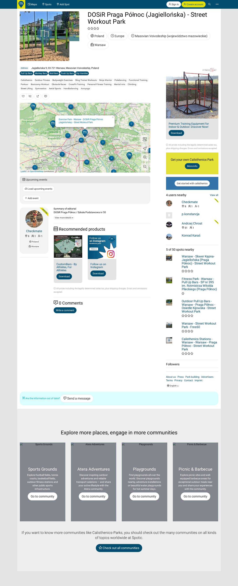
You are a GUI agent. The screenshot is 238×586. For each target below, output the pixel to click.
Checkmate (34, 231)
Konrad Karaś (191, 235)
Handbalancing (71, 88)
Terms (169, 380)
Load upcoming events (39, 188)
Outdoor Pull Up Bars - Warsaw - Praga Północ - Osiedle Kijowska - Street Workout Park (199, 306)
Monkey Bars (41, 73)
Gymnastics (40, 88)
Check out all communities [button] (120, 548)
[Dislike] (29, 96)
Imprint (198, 380)
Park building (192, 376)
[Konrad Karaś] (173, 237)
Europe (119, 36)
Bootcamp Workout (40, 84)
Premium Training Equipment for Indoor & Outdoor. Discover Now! (189, 125)
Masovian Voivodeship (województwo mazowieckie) (170, 36)
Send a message (78, 398)
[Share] (37, 96)
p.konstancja (190, 214)
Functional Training (138, 80)
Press (181, 376)
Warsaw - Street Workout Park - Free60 (199, 325)
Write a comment (65, 310)
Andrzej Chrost (192, 223)
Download (64, 276)
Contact (188, 380)
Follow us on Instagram (98, 265)
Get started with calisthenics (192, 183)
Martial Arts (119, 84)
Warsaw (100, 45)
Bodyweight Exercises (62, 80)
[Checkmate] (34, 218)
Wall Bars (53, 73)
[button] (145, 157)
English (173, 386)
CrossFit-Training (77, 84)
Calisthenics (26, 80)
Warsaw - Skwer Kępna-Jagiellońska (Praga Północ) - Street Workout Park (198, 261)
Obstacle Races (59, 84)
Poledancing (120, 80)
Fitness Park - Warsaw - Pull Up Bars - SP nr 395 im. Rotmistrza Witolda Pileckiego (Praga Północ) (199, 284)
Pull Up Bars (26, 73)
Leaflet (23, 171)
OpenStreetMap (36, 171)
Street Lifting (27, 88)
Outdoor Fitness (42, 80)
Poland (99, 36)
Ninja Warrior (105, 80)
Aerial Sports (55, 88)
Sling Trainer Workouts (86, 80)
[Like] (23, 96)
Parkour (24, 84)
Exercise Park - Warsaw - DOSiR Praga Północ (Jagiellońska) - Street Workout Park (81, 121)
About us (171, 376)
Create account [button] (194, 4)
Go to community (42, 496)
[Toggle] (145, 139)
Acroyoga (85, 88)
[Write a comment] (45, 96)
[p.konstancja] (173, 215)
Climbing (132, 84)
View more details (63, 217)
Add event (33, 198)
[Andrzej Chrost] (173, 225)
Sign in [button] (175, 4)
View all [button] (214, 195)
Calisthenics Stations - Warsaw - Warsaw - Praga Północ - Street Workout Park (199, 344)
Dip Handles (82, 73)
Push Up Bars (67, 73)
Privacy (178, 380)
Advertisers (207, 376)
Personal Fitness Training (99, 84)
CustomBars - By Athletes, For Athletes (66, 267)
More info (192, 166)
